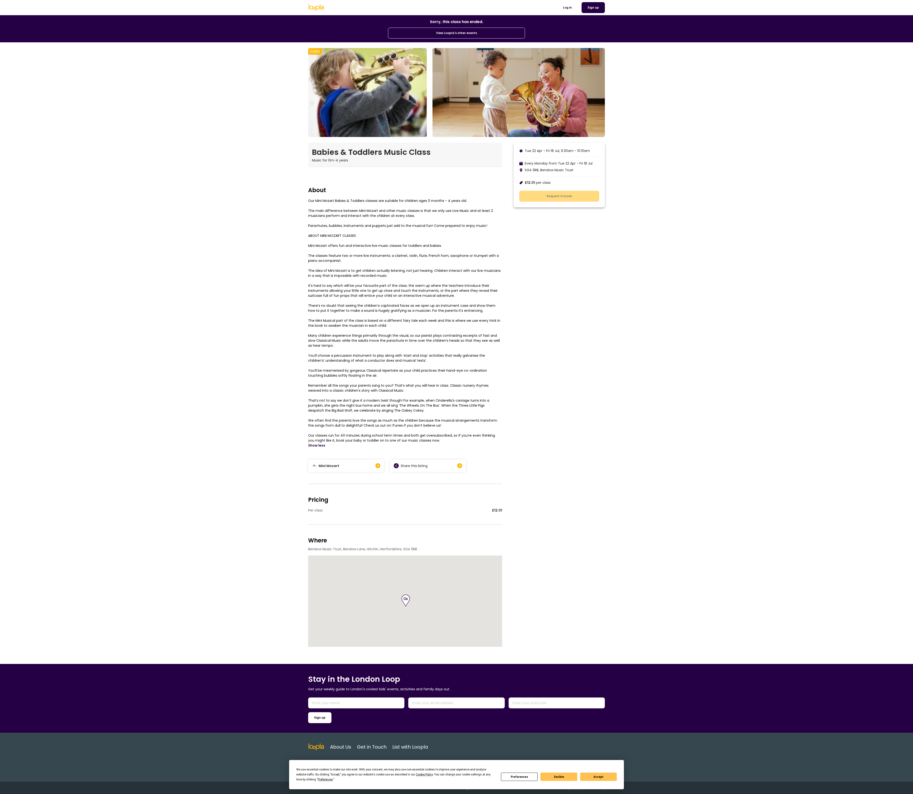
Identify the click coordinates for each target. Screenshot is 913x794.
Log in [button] (567, 7)
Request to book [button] (559, 196)
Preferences (519, 777)
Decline (559, 777)
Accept (598, 777)
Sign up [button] (593, 7)
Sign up (319, 718)
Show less (316, 445)
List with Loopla (410, 747)
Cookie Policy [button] (424, 774)
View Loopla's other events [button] (456, 33)
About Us (340, 747)
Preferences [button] (325, 779)
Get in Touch (372, 747)
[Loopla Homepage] (316, 7)
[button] (406, 600)
